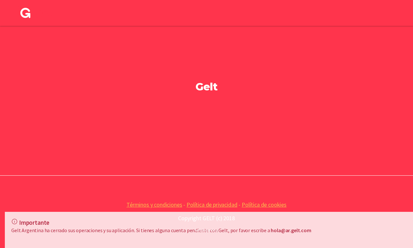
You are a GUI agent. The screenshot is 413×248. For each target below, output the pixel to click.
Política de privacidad (211, 204)
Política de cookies (264, 204)
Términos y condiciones (154, 204)
